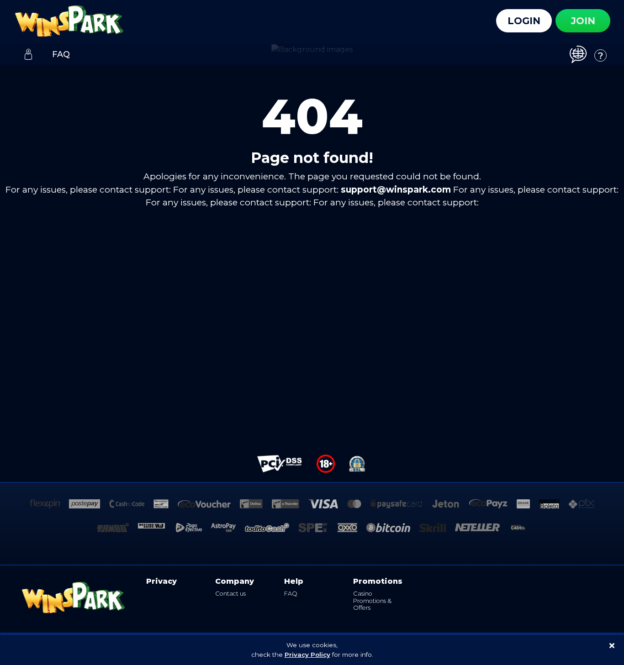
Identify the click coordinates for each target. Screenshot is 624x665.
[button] (582, 54)
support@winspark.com (396, 189)
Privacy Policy (307, 654)
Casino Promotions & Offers (372, 600)
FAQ (290, 593)
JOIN (583, 20)
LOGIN (524, 20)
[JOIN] (28, 54)
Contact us (230, 593)
